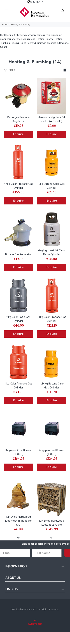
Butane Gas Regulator (18, 254)
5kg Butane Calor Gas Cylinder (52, 186)
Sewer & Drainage (36, 43)
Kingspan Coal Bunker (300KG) (18, 452)
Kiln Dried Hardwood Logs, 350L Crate (51, 523)
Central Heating (54, 39)
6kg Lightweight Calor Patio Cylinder (51, 252)
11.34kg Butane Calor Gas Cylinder (51, 385)
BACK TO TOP (35, 624)
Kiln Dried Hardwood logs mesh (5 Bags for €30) (18, 521)
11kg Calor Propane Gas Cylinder (18, 385)
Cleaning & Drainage (58, 43)
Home (5, 24)
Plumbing (5, 43)
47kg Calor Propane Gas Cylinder (18, 186)
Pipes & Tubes (18, 43)
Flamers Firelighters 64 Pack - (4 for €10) (51, 119)
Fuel (4, 47)
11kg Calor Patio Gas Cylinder (18, 319)
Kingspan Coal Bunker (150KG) (51, 452)
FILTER (11, 70)
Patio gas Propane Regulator (18, 119)
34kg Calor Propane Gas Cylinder (51, 319)
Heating (40, 39)
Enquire (18, 134)
